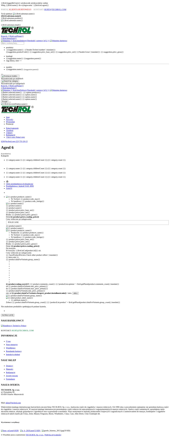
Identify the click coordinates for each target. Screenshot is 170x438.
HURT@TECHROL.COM (55, 9)
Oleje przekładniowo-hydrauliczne (19, 184)
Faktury (9, 133)
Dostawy (9, 366)
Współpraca (10, 348)
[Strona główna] (7, 182)
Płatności (9, 369)
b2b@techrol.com (8, 141)
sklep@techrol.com (13, 403)
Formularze (10, 379)
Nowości (9, 119)
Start (8, 117)
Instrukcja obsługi (13, 354)
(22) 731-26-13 (22, 141)
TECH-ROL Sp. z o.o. (35, 435)
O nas (8, 341)
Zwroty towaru (12, 376)
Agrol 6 (9, 188)
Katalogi (9, 130)
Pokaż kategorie (12, 128)
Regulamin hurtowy (14, 351)
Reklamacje (10, 135)
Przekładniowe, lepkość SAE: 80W (20, 186)
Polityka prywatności (53, 435)
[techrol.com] (17, 34)
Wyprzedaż (10, 122)
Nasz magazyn (12, 344)
